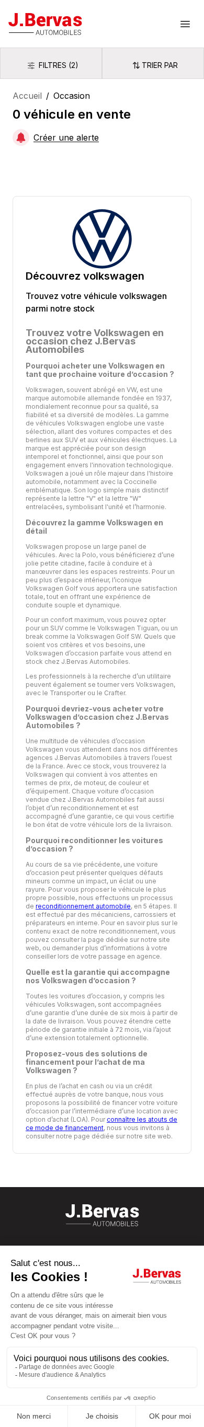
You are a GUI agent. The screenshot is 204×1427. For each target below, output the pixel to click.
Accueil (27, 95)
